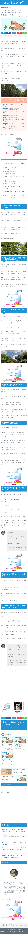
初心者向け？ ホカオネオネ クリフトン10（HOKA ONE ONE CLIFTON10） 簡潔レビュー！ (14, 836)
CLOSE (22, 163)
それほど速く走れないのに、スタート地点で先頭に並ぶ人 (15, 172)
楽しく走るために (5, 7)
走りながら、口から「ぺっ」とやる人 (15, 192)
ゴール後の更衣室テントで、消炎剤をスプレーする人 (15, 196)
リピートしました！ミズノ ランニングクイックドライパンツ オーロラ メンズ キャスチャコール (14, 849)
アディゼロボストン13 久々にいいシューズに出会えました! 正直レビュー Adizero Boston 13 (14, 830)
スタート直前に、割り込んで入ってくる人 (15, 168)
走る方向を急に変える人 (12, 184)
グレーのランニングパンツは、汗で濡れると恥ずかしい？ (14, 843)
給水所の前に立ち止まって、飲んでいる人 (15, 187)
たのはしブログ (14, 2)
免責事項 (19, 929)
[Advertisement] (14, 686)
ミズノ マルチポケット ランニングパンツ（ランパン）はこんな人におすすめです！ (14, 856)
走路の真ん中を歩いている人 (13, 181)
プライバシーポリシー (11, 929)
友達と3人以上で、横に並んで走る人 (15, 177)
